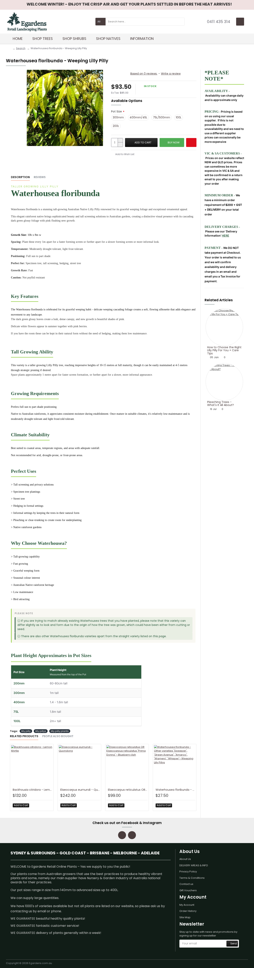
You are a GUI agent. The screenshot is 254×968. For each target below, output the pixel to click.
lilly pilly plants (60, 731)
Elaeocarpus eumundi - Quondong (80, 789)
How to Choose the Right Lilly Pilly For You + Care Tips (224, 350)
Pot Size (116, 111)
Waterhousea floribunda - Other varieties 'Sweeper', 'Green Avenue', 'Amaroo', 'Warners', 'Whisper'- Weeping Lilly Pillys (175, 789)
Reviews (40, 177)
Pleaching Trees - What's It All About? (220, 404)
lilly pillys (40, 731)
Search (20, 48)
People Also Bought (57, 736)
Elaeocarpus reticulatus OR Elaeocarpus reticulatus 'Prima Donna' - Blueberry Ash (128, 789)
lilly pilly (26, 731)
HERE (225, 235)
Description (20, 177)
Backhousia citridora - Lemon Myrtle (32, 789)
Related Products (24, 736)
